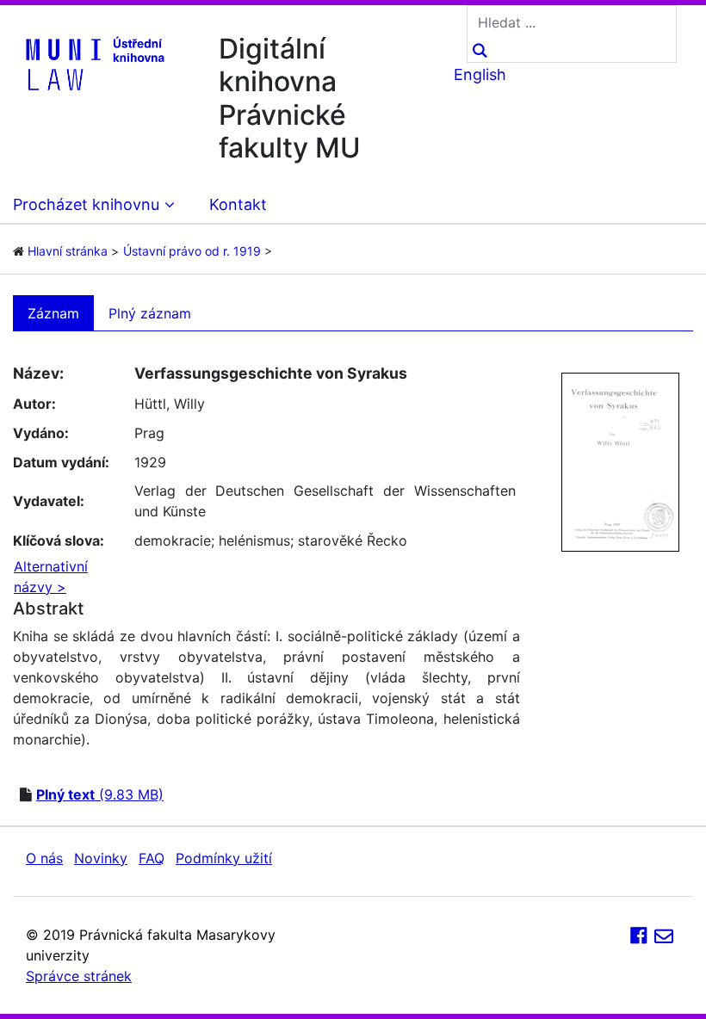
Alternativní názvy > (51, 577)
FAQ (151, 858)
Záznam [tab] (53, 313)
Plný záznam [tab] (149, 313)
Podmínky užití (224, 858)
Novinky (100, 858)
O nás (44, 858)
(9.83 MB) (100, 794)
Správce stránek (79, 976)
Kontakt (238, 204)
